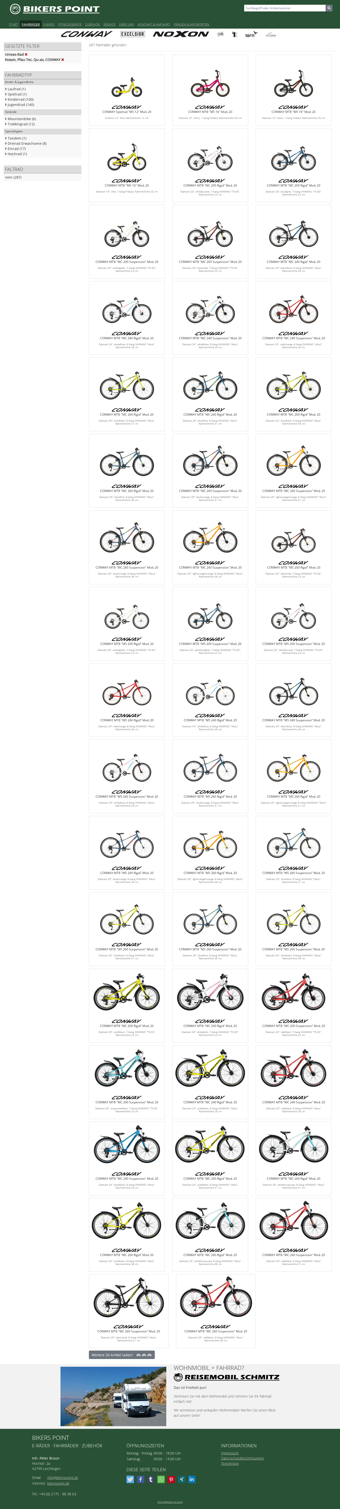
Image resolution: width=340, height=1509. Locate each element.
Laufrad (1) (16, 89)
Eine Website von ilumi (170, 1502)
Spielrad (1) (17, 94)
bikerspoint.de (58, 1483)
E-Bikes (49, 24)
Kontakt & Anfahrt (154, 24)
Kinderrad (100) (20, 99)
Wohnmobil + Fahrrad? (209, 1367)
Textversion (230, 1463)
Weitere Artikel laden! (112, 1355)
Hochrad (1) (17, 153)
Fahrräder (31, 24)
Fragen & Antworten (191, 24)
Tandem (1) (16, 138)
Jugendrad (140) (20, 104)
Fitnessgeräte (70, 24)
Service (109, 24)
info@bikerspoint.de (62, 1477)
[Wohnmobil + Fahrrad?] (113, 1396)
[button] (130, 1479)
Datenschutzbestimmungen (242, 1458)
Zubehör (92, 24)
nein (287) (13, 177)
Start (13, 24)
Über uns (126, 24)
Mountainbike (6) (21, 118)
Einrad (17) (16, 148)
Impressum (230, 1453)
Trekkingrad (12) (21, 124)
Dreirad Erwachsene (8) (27, 143)
